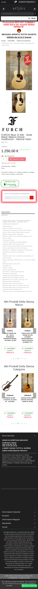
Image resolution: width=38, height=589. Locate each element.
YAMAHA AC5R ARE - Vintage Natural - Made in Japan (27, 399)
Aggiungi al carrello (18, 159)
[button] (12, 359)
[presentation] (3, 331)
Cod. (2, 142)
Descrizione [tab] (5, 212)
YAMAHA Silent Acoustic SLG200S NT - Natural (10, 399)
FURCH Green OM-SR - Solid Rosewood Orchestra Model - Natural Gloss (10, 337)
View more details (18, 585)
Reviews (5, 215)
